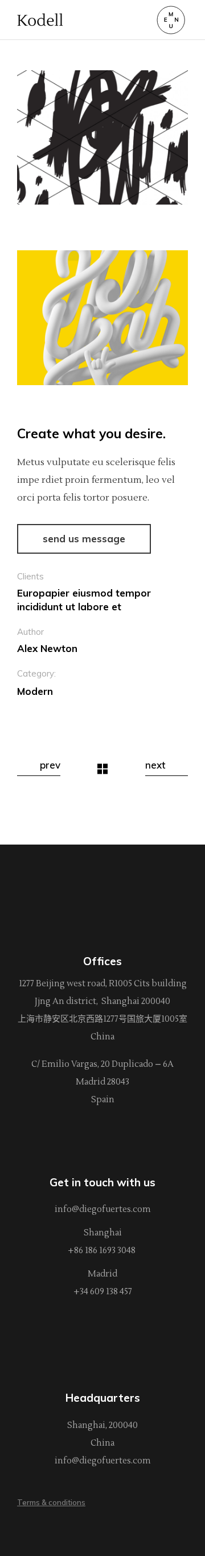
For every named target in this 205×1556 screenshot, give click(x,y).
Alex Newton (47, 648)
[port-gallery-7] (102, 317)
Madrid (102, 1274)
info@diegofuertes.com (103, 1209)
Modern (35, 691)
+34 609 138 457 (102, 1291)
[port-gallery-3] (102, 137)
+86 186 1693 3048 (102, 1250)
